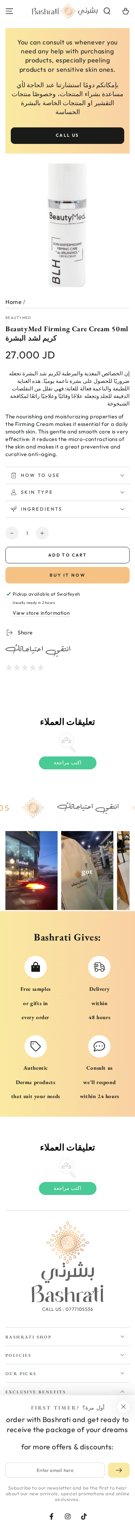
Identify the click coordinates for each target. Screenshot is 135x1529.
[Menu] (9, 11)
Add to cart (67, 555)
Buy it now (68, 575)
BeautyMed (18, 317)
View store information (41, 613)
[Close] (123, 1407)
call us (67, 135)
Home (13, 301)
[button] (107, 11)
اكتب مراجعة (67, 762)
